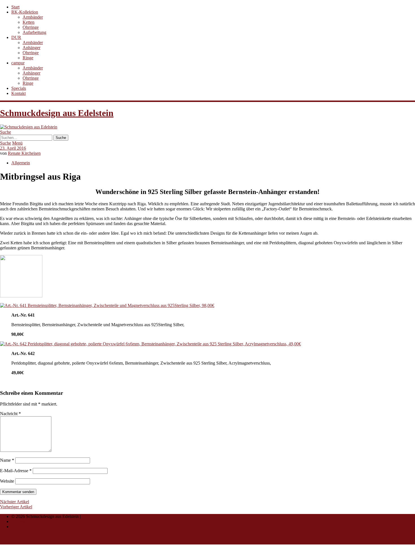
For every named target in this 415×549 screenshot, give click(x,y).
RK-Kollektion (24, 12)
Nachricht (10, 413)
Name (7, 460)
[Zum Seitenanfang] (13, 541)
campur (18, 62)
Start (15, 7)
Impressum (21, 521)
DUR (16, 37)
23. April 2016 (13, 148)
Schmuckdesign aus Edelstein (56, 113)
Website (7, 481)
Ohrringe (31, 27)
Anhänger (31, 47)
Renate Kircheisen (24, 153)
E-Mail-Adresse (16, 470)
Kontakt (18, 93)
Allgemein (20, 162)
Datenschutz (22, 526)
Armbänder (33, 17)
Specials (18, 88)
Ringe (28, 57)
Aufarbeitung (34, 32)
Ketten (28, 22)
